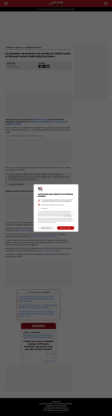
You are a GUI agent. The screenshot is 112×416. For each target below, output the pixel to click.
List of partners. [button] (68, 215)
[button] (56, 208)
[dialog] (56, 208)
